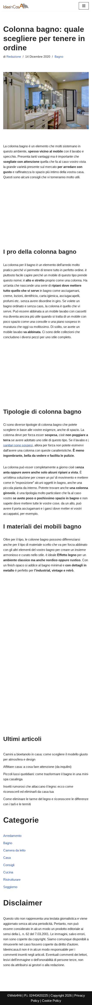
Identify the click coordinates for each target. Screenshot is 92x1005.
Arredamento (12, 836)
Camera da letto (14, 850)
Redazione (13, 56)
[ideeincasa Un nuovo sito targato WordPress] (16, 6)
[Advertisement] (46, 216)
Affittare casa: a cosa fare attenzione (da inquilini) (37, 766)
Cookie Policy (51, 1000)
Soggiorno (10, 887)
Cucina (8, 872)
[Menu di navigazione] (84, 5)
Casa (7, 857)
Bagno (59, 56)
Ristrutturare (12, 879)
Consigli (8, 865)
